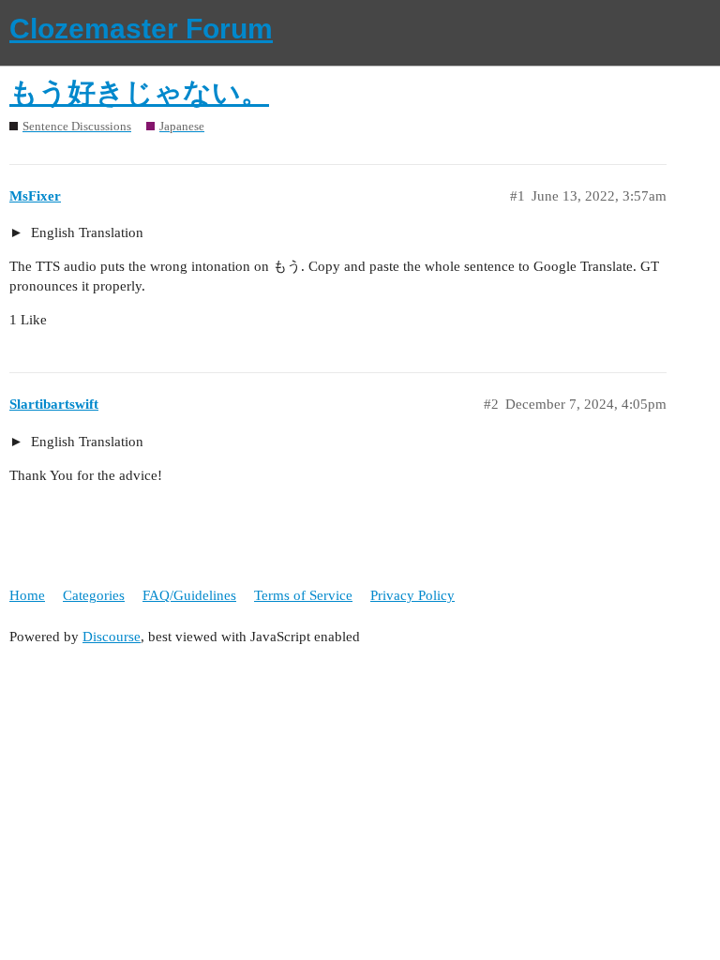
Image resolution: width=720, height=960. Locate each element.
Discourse (111, 636)
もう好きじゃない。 (139, 92)
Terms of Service (303, 595)
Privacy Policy (412, 595)
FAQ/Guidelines (189, 595)
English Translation (85, 232)
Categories (94, 595)
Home (27, 595)
